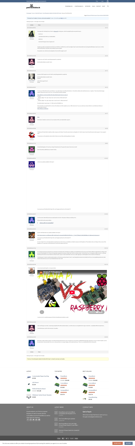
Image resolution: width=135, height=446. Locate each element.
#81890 (106, 337)
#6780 (106, 128)
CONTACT (98, 6)
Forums (33, 13)
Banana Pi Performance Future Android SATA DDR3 (98, 15)
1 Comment (63, 415)
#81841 (106, 322)
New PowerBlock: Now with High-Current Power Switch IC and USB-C (68, 424)
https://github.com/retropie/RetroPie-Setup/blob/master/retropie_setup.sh (52, 94)
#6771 (106, 70)
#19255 (106, 214)
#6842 (106, 143)
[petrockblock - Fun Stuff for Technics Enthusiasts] (33, 6)
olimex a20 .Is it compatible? (46, 223)
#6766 (106, 27)
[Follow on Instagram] (30, 419)
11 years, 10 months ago (55, 18)
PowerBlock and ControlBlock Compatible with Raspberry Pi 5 (67, 412)
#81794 (106, 264)
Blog (93, 6)
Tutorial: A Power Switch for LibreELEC (69, 430)
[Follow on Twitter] (33, 419)
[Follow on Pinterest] (39, 419)
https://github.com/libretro (42, 108)
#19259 (106, 229)
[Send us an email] (36, 419)
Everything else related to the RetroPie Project (52, 13)
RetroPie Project (38, 13)
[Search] (108, 6)
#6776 (106, 87)
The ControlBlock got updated (67, 418)
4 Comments (63, 426)
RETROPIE (87, 6)
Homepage (28, 13)
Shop (97, 1)
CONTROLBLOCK (79, 6)
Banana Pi (56, 31)
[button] (102, 1)
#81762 (106, 248)
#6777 (106, 113)
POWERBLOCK (68, 6)
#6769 (106, 55)
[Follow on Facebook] (28, 419)
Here (38, 117)
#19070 (106, 158)
